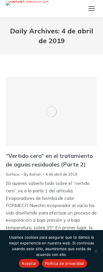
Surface (12, 174)
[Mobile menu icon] (91, 8)
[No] (96, 251)
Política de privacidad (64, 263)
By (32, 174)
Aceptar (29, 263)
